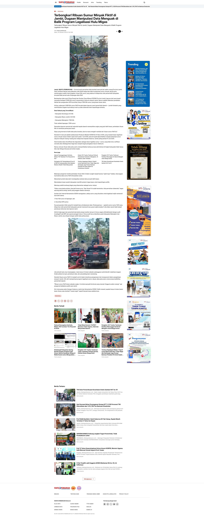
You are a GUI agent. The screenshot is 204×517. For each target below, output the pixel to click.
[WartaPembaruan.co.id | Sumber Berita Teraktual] (66, 2)
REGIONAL (58, 296)
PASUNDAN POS (74, 506)
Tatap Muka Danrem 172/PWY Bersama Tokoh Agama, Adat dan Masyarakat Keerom (88, 326)
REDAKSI (56, 494)
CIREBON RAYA (58, 506)
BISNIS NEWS (74, 509)
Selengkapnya (88, 479)
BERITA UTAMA (55, 423)
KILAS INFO (57, 503)
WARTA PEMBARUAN (65, 513)
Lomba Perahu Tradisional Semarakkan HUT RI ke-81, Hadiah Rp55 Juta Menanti (140, 94)
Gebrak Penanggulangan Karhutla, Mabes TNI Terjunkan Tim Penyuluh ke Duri (64, 156)
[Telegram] (62, 301)
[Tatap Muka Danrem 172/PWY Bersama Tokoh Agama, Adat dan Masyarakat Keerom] (89, 315)
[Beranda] (55, 11)
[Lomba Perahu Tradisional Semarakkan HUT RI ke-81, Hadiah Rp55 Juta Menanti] (131, 94)
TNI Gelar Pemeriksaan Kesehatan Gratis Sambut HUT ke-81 (112, 162)
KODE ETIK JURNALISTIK (109, 494)
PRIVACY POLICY (124, 494)
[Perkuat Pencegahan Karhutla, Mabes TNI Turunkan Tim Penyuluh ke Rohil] (65, 315)
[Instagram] (107, 504)
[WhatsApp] (68, 301)
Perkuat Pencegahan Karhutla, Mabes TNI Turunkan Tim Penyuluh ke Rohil (65, 326)
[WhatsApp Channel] (117, 504)
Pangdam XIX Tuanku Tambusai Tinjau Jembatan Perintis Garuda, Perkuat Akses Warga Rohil (88, 351)
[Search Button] (148, 2)
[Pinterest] (65, 301)
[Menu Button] (55, 2)
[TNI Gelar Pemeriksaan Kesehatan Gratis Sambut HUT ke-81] (65, 395)
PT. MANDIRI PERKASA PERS (79, 513)
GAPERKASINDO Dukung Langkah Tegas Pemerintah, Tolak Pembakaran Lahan (96, 434)
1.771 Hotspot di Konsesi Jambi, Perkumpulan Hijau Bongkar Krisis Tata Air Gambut (141, 101)
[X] (58, 301)
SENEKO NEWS (58, 509)
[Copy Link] (71, 301)
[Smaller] (117, 31)
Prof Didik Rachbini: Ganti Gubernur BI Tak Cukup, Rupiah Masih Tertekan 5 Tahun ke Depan (133, 6)
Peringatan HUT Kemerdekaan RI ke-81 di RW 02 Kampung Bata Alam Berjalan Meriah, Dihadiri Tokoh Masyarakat (64, 163)
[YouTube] (114, 504)
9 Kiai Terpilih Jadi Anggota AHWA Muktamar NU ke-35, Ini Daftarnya (96, 464)
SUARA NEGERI (74, 503)
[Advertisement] (88, 371)
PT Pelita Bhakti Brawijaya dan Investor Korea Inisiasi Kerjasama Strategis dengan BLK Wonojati (141, 86)
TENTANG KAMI (74, 494)
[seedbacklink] (73, 488)
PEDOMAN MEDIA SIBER (93, 494)
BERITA (55, 405)
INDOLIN (88, 506)
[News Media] (79, 488)
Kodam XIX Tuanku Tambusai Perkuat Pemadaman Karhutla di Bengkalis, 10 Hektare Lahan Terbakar (88, 156)
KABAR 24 (89, 509)
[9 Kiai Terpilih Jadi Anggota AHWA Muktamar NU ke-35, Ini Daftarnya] (65, 468)
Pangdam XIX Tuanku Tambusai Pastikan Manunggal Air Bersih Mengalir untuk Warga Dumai (112, 156)
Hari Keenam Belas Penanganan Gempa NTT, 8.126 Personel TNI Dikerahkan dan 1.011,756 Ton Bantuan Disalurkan (76, 6)
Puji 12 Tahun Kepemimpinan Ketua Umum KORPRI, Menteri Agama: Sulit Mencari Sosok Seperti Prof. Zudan (99, 449)
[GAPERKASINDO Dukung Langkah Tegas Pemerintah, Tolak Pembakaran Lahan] (65, 439)
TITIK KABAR (89, 503)
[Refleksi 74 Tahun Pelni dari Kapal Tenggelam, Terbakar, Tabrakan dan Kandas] (131, 79)
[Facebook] (55, 301)
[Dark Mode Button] (144, 2)
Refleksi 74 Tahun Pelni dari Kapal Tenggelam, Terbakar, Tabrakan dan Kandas (141, 78)
